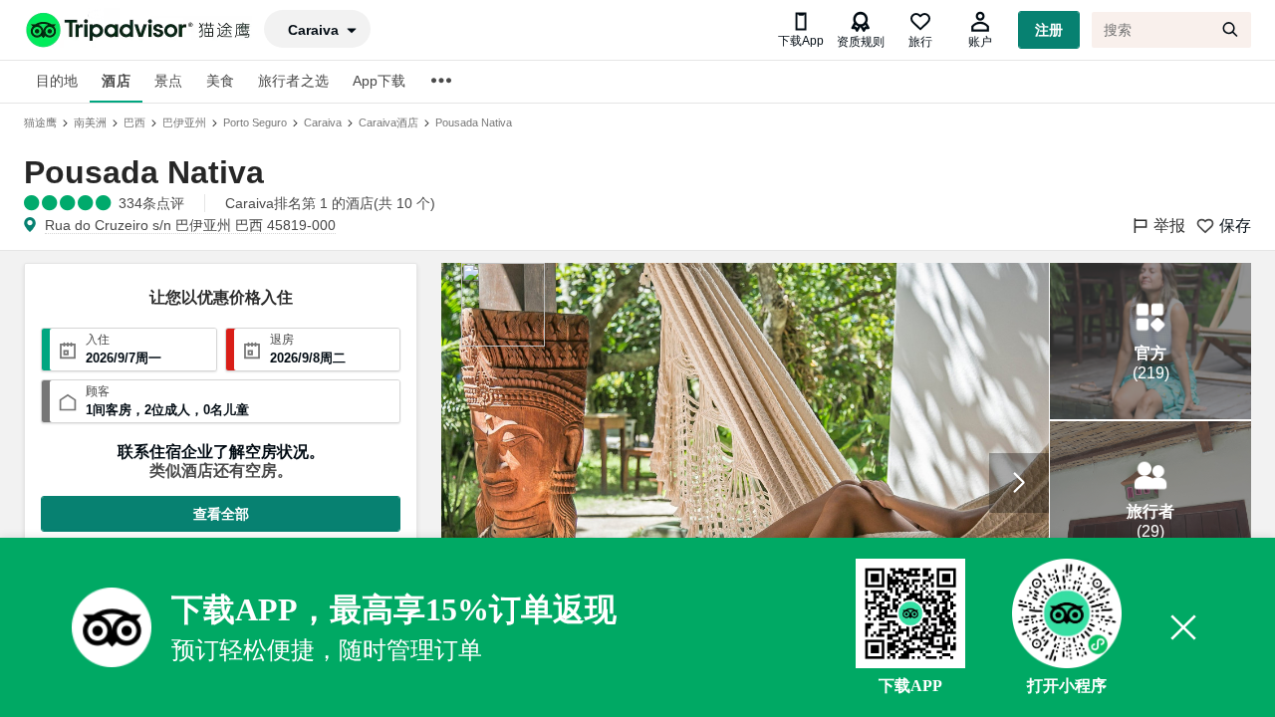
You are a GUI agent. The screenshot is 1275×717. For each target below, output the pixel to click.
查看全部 (221, 514)
